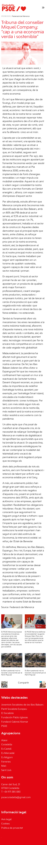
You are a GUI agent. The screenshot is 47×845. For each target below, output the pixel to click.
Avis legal (6, 819)
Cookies (5, 824)
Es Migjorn (7, 757)
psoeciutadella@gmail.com (16, 797)
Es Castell (6, 749)
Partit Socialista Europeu (14, 709)
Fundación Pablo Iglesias (14, 717)
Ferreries (6, 762)
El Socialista (7, 713)
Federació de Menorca (20, 16)
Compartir (23, 683)
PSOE (4, 726)
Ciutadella (6, 745)
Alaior (4, 740)
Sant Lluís (6, 770)
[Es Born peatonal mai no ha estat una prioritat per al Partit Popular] (11, 660)
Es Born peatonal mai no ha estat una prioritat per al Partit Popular (11, 673)
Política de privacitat (12, 828)
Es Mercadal (7, 753)
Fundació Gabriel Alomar (14, 722)
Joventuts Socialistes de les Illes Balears (22, 705)
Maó (3, 766)
